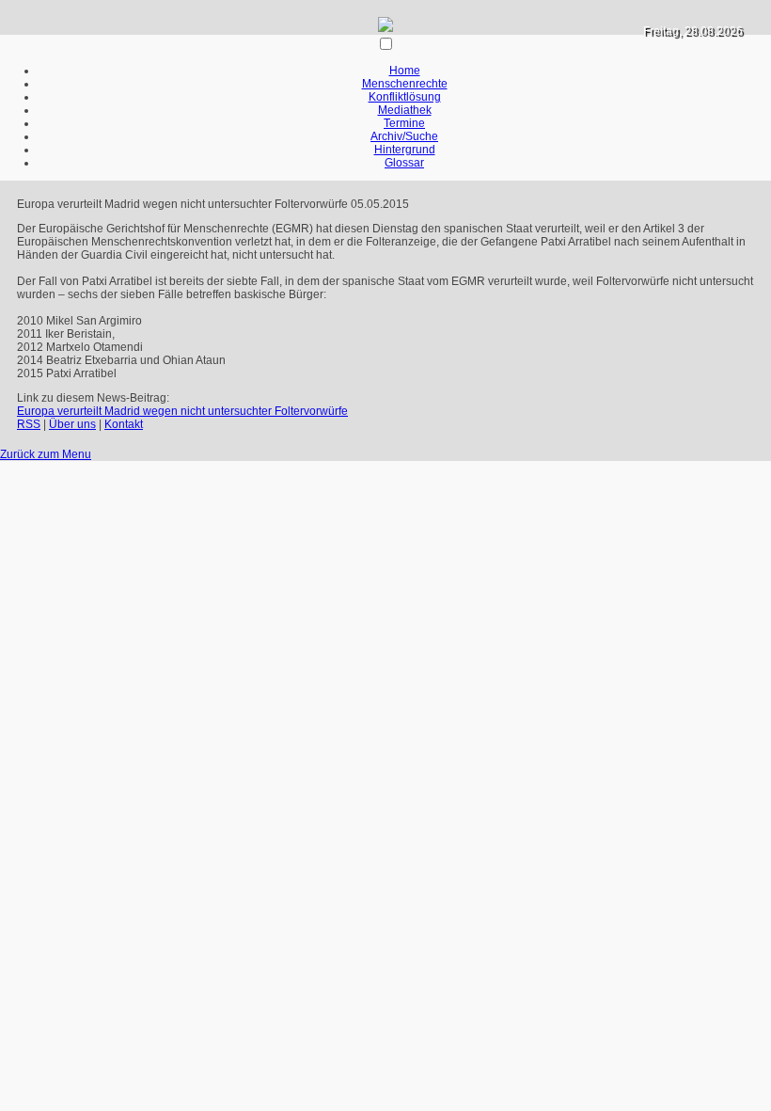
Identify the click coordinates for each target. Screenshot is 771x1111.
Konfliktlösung (405, 96)
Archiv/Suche (404, 136)
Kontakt (123, 424)
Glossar (404, 162)
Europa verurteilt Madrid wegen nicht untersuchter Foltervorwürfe (182, 411)
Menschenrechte (405, 83)
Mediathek (405, 110)
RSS (28, 424)
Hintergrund (404, 149)
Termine (404, 123)
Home (404, 70)
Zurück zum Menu (45, 454)
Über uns (72, 424)
